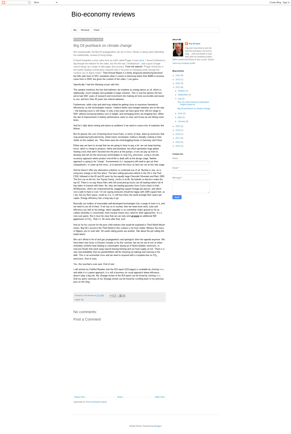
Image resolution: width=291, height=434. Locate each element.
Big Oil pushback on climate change (193, 108)
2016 (178, 142)
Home (120, 397)
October (182, 91)
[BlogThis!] (114, 295)
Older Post (160, 397)
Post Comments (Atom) (96, 402)
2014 (178, 146)
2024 (178, 75)
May (180, 117)
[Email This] (111, 295)
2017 (178, 138)
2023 (178, 79)
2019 (178, 130)
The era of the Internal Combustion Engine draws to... (193, 103)
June (180, 113)
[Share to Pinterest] (124, 295)
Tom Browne (194, 44)
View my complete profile (183, 63)
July (180, 99)
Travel (96, 30)
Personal (85, 30)
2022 (178, 83)
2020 (178, 126)
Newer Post (79, 397)
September (183, 95)
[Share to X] (117, 295)
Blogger (157, 426)
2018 (178, 134)
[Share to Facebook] (120, 295)
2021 (178, 87)
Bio (75, 30)
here (141, 60)
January (182, 121)
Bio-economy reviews (103, 14)
